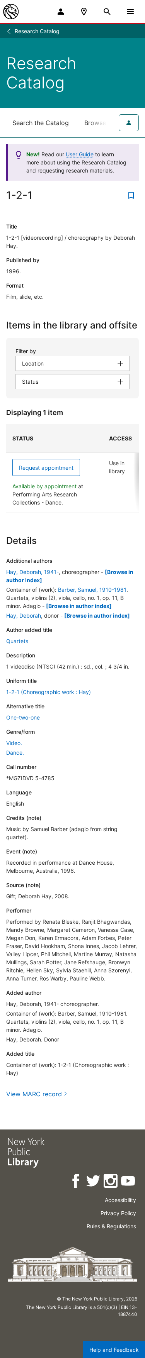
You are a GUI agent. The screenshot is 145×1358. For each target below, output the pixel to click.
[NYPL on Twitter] (93, 1182)
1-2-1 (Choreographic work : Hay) (48, 692)
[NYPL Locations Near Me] (84, 11)
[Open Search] (107, 11)
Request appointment (46, 467)
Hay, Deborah (23, 615)
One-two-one (23, 717)
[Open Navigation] (130, 11)
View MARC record (34, 1094)
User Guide (80, 154)
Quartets (17, 641)
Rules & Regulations (111, 1226)
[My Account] (60, 11)
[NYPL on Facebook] (76, 1182)
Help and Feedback (114, 1349)
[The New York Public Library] (11, 11)
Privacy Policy (118, 1213)
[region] (72, 468)
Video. (14, 743)
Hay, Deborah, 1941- (32, 572)
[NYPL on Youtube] (128, 1182)
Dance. (15, 752)
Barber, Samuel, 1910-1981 (92, 589)
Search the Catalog (40, 123)
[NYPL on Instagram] (111, 1182)
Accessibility (120, 1200)
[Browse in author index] (79, 606)
